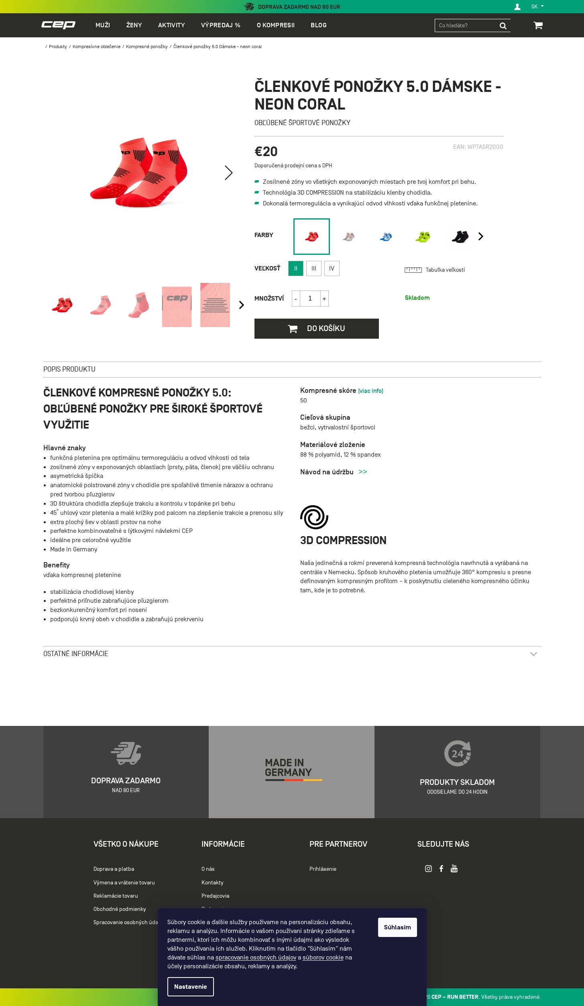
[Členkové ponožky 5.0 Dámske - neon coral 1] (312, 236)
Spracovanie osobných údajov (129, 922)
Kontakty (212, 883)
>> (362, 471)
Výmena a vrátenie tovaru (124, 883)
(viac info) (370, 390)
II (295, 268)
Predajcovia (215, 896)
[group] (310, 236)
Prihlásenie (322, 869)
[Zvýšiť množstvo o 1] (324, 298)
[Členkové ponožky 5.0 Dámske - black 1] (460, 237)
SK (535, 7)
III (313, 268)
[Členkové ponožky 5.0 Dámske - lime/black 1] (423, 237)
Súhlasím (397, 927)
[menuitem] (102, 25)
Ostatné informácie (75, 654)
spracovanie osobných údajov (256, 957)
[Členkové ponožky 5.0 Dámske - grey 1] (349, 237)
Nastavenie (190, 987)
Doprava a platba (114, 869)
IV (331, 268)
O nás (208, 869)
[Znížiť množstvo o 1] (296, 298)
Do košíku (325, 328)
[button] (229, 172)
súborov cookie (323, 957)
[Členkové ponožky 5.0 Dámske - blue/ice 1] (386, 237)
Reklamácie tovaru (116, 896)
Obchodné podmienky (120, 909)
